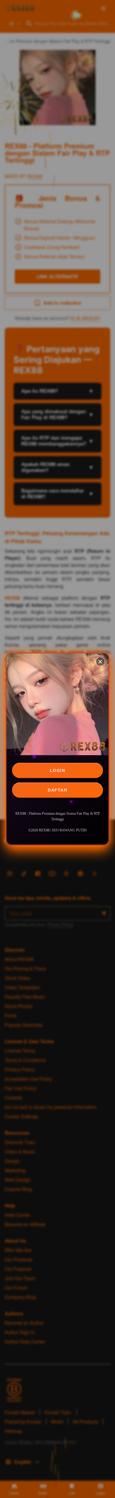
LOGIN (57, 770)
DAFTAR (57, 790)
